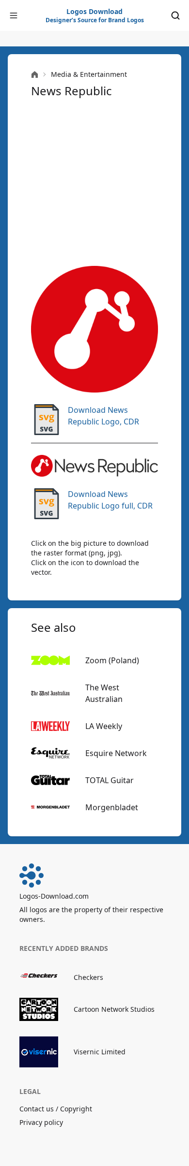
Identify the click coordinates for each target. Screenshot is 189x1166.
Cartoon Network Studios (114, 1009)
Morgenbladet (111, 807)
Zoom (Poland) (112, 660)
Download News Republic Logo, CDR (103, 416)
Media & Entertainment (89, 74)
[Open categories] (13, 15)
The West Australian (104, 693)
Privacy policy (41, 1122)
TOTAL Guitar (109, 780)
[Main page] (34, 74)
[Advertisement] (94, 182)
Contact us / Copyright (55, 1108)
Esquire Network (116, 753)
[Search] (175, 15)
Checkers (88, 977)
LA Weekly (103, 726)
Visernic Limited (100, 1051)
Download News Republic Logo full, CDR (110, 500)
